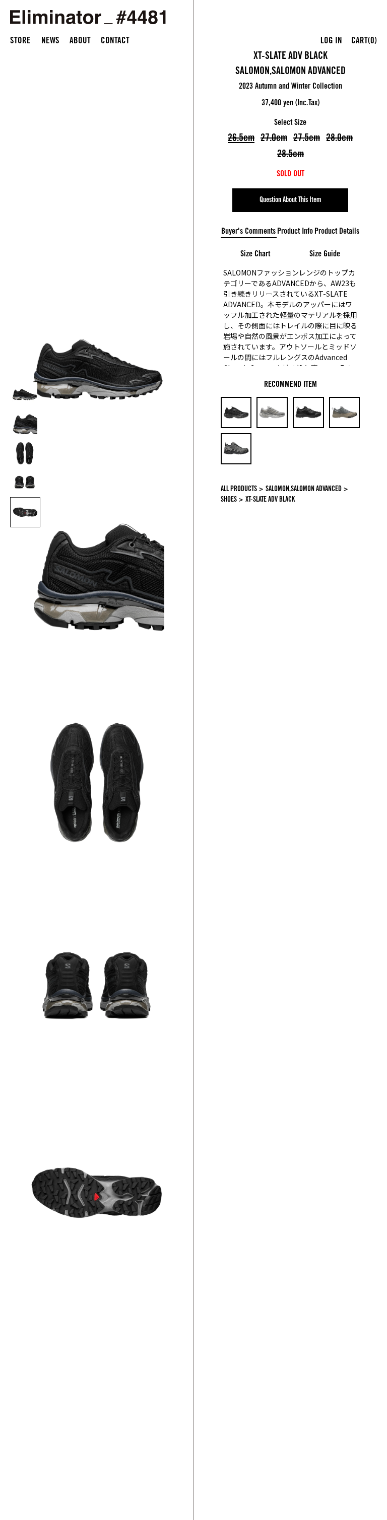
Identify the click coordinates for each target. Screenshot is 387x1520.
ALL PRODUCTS (239, 489)
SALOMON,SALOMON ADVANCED (290, 72)
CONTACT (115, 41)
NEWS (50, 41)
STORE (20, 41)
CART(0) (364, 41)
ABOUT (80, 41)
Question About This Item (290, 200)
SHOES (229, 500)
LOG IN (331, 41)
